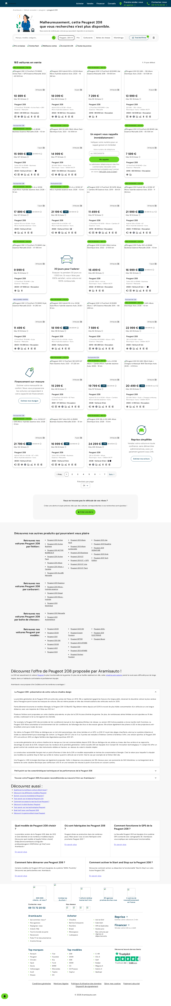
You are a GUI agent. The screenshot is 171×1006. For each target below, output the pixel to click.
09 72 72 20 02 (37, 907)
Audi (32, 972)
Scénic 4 (98, 969)
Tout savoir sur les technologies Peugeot (29, 807)
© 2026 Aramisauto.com (85, 995)
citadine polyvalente (114, 675)
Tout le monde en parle (39, 932)
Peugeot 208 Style (101, 554)
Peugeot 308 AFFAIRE (79, 651)
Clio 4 (97, 957)
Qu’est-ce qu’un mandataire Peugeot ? (29, 796)
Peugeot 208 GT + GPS (80, 560)
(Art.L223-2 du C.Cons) (108, 172)
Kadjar (98, 963)
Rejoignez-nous (36, 926)
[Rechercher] (54, 38)
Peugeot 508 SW (77, 629)
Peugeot (40, 675)
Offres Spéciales (102, 926)
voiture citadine (43, 742)
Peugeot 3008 (53, 633)
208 (70, 954)
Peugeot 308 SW (54, 640)
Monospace (73, 932)
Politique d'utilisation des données (86, 983)
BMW (54, 966)
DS (53, 975)
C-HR (97, 954)
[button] (72, 38)
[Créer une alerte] (4, 996)
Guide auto (99, 929)
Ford (54, 963)
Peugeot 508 (52, 652)
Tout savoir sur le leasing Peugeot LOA (29, 799)
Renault (33, 954)
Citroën (33, 960)
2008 (71, 957)
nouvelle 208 (90, 745)
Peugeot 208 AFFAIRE (79, 643)
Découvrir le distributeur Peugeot (27, 804)
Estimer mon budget (29, 401)
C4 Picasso (73, 969)
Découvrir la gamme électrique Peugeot (29, 813)
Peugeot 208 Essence (55, 583)
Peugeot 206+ (99, 629)
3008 (71, 963)
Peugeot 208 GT (77, 556)
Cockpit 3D (114, 745)
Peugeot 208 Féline (31, 732)
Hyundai (55, 957)
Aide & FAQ (34, 929)
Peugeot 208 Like (100, 540)
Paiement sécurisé (131, 983)
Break (71, 929)
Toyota (54, 972)
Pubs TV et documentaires (40, 938)
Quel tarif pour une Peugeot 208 (26, 810)
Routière (72, 926)
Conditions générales (41, 983)
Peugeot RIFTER (77, 639)
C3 (70, 966)
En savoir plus (21, 852)
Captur (72, 972)
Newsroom (34, 935)
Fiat (53, 954)
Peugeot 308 (52, 637)
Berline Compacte (76, 923)
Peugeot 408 (52, 648)
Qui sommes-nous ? (38, 920)
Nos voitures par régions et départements (102, 934)
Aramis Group (35, 941)
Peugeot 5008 (53, 644)
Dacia (32, 966)
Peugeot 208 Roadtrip (102, 544)
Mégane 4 (99, 966)
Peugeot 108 (75, 647)
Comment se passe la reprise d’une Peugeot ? (31, 801)
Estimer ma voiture (141, 459)
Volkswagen (35, 969)
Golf (97, 960)
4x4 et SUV (99, 920)
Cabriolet (99, 923)
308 (70, 960)
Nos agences (35, 923)
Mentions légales (61, 983)
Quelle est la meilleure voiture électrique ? (30, 790)
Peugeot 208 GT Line (79, 564)
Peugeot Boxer (99, 639)
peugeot (42, 10)
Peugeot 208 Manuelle (56, 613)
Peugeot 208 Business (79, 553)
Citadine (72, 920)
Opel (32, 963)
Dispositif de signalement (87, 986)
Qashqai (98, 972)
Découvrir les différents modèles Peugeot (30, 793)
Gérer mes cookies (112, 983)
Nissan (32, 975)
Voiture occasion (30, 10)
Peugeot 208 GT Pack (79, 568)
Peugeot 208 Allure (54, 563)
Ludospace (73, 935)
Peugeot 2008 (53, 629)
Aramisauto (17, 10)
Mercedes (56, 969)
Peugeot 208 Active (55, 540)
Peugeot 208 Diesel (55, 593)
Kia (53, 960)
